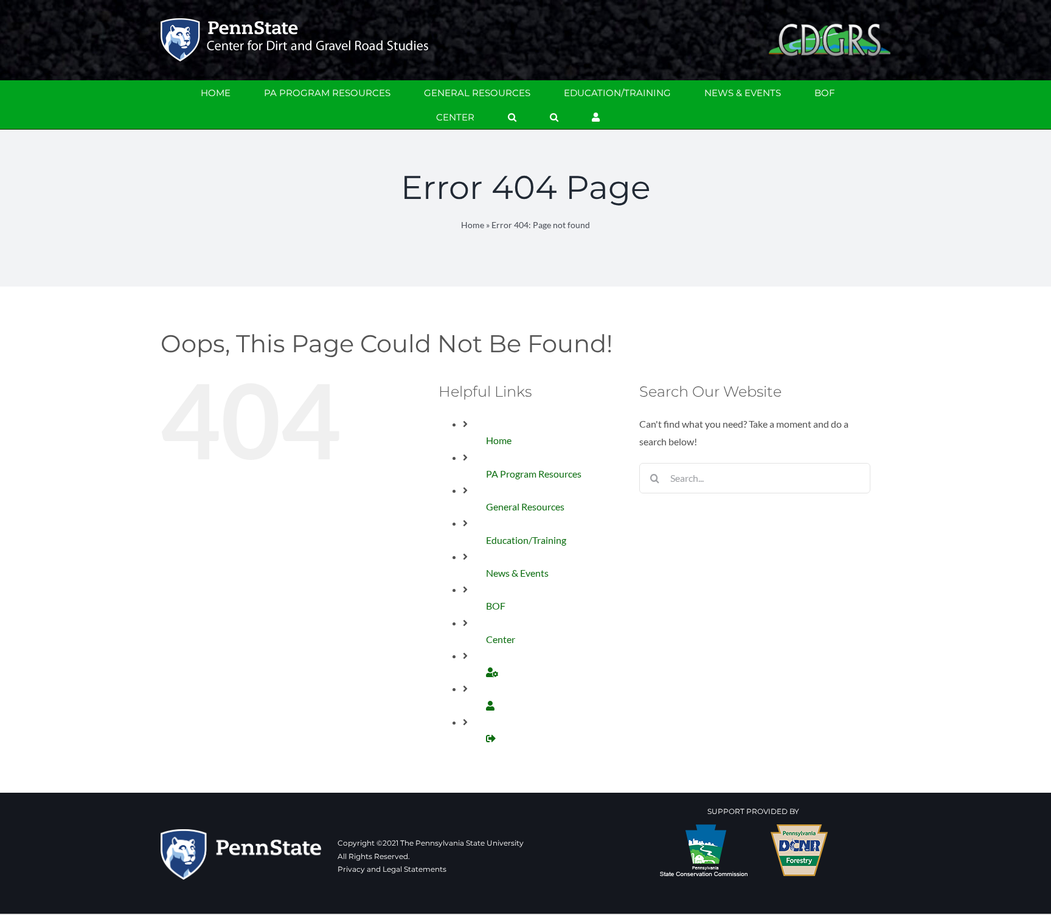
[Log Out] (491, 738)
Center (500, 639)
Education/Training (526, 540)
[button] (512, 117)
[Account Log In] (596, 117)
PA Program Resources (533, 473)
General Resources (525, 506)
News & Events (517, 573)
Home (472, 225)
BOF (495, 605)
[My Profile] (492, 672)
